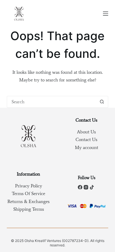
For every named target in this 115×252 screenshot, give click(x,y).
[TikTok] (92, 187)
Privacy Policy (28, 186)
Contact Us (86, 139)
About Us (86, 132)
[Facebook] (80, 187)
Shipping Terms (28, 209)
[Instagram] (86, 187)
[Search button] (102, 102)
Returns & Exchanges (28, 201)
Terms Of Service (28, 193)
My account (86, 147)
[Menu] (105, 13)
